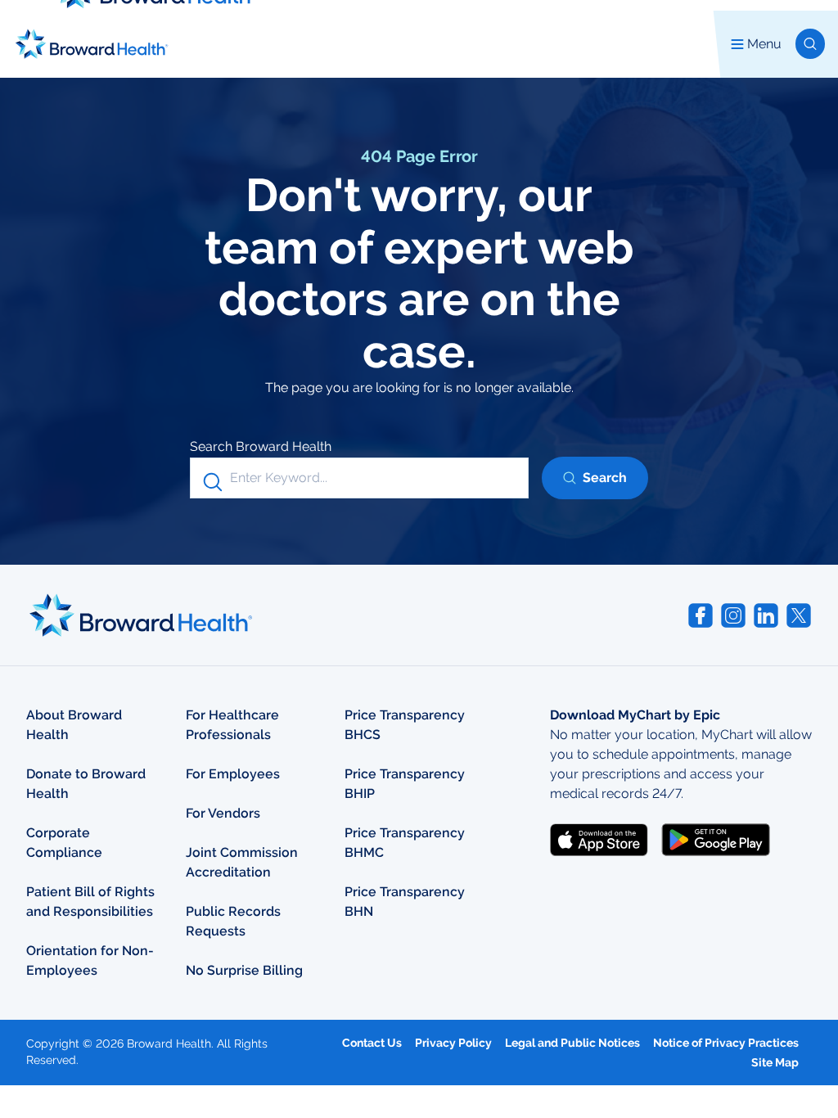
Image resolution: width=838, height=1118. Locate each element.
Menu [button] (764, 44)
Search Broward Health (260, 446)
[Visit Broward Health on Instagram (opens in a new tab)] (733, 615)
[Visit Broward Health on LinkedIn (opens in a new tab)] (766, 615)
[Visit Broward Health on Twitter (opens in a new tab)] (799, 615)
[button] (810, 44)
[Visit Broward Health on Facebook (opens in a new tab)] (700, 615)
